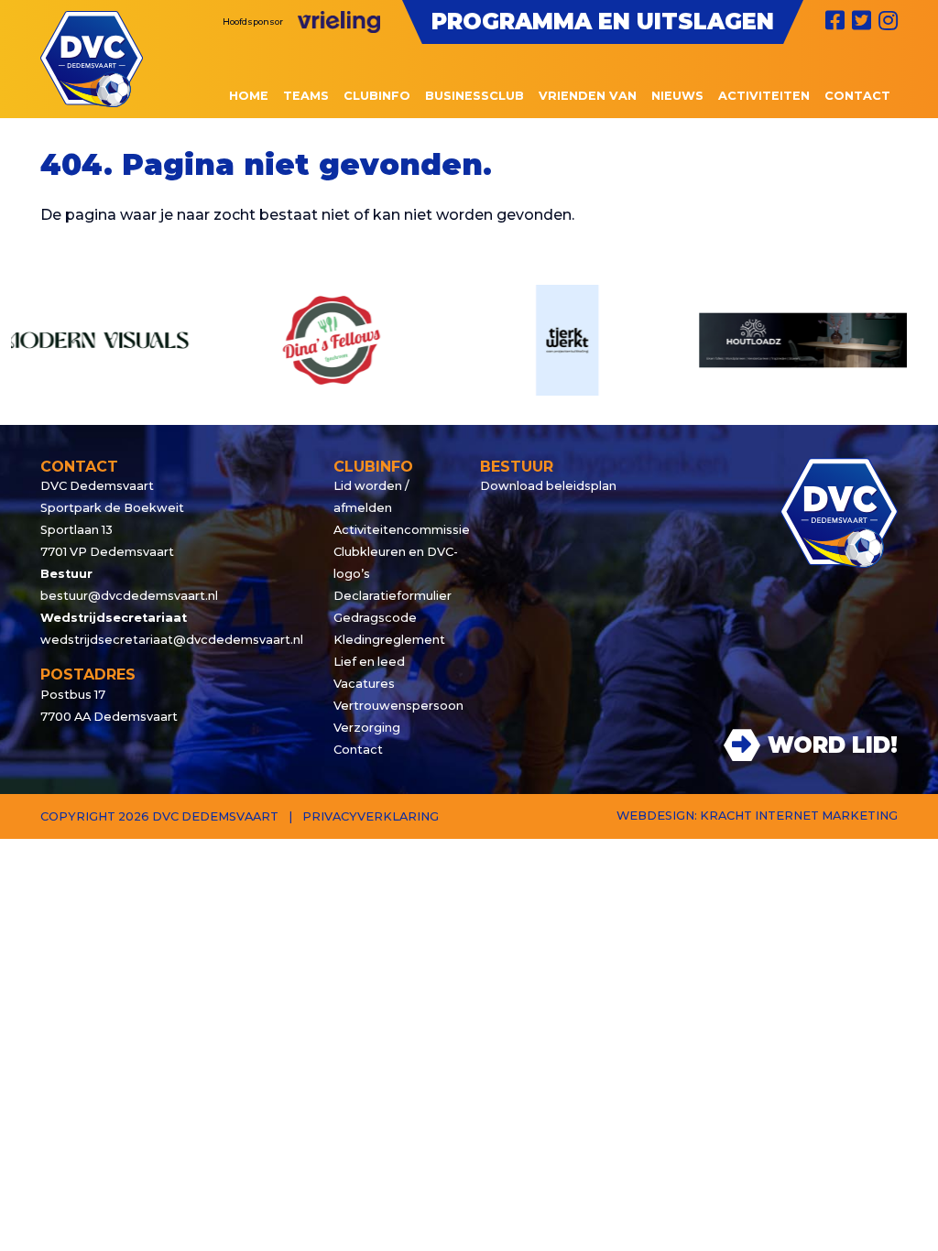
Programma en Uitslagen (602, 21)
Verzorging (366, 727)
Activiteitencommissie (395, 530)
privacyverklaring (370, 816)
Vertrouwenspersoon (395, 706)
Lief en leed (369, 662)
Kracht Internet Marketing (799, 815)
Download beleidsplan (548, 486)
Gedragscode (375, 618)
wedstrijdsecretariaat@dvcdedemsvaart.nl (171, 640)
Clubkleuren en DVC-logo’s (395, 563)
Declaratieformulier (392, 596)
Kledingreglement (389, 640)
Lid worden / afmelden (371, 497)
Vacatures (364, 684)
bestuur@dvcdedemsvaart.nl (129, 596)
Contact (358, 749)
